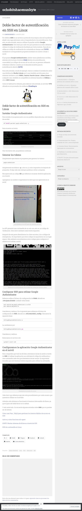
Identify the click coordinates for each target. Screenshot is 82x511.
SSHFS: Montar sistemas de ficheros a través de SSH (19, 423)
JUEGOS (49, 2)
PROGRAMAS (14, 2)
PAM (24, 450)
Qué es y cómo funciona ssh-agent (13, 420)
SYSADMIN (4, 2)
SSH (34, 450)
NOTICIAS (24, 2)
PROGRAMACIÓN (59, 2)
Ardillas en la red (64, 85)
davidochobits (10, 34)
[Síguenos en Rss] (79, 18)
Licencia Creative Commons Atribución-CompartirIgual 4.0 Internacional (66, 193)
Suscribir (61, 124)
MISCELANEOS (39, 2)
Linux (20, 450)
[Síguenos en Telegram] (76, 18)
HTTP (31, 2)
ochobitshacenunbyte (19, 9)
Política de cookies (38, 508)
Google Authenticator (13, 450)
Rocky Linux (29, 450)
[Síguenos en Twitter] (73, 18)
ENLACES (70, 2)
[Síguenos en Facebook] (71, 18)
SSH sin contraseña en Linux (12, 427)
